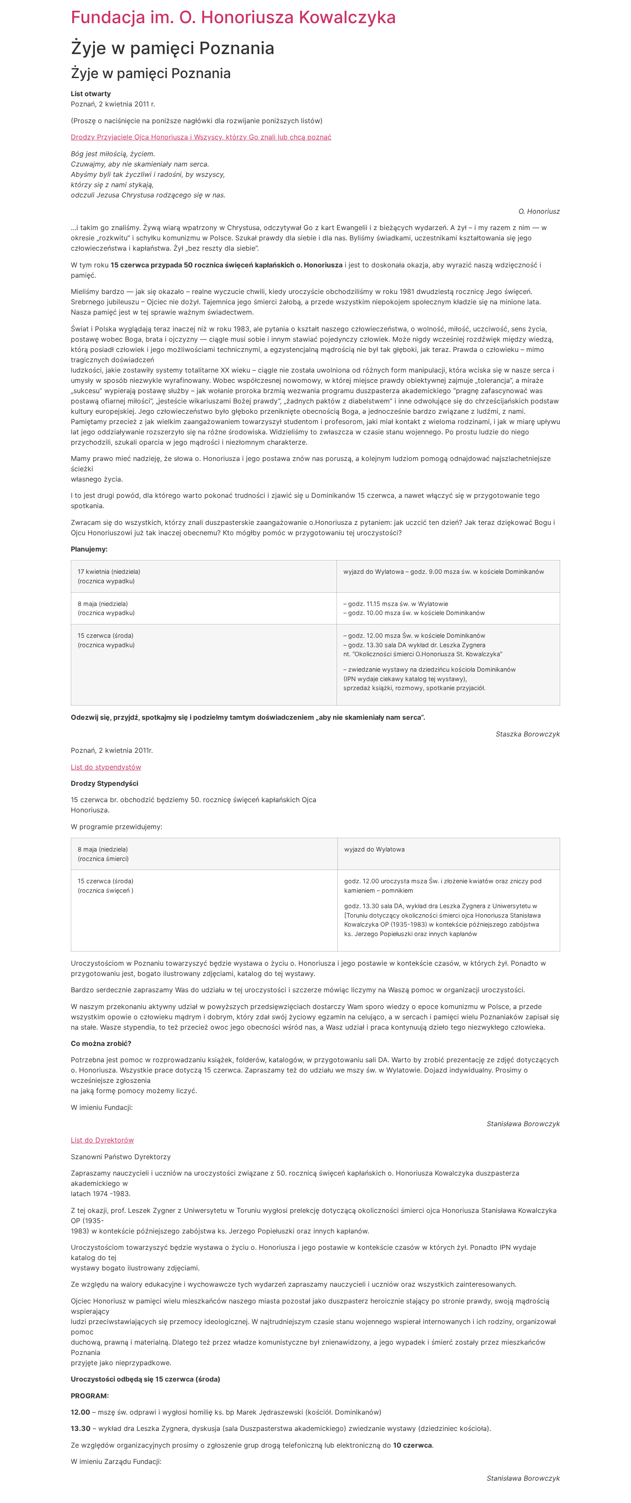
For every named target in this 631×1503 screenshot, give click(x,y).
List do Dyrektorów (102, 1140)
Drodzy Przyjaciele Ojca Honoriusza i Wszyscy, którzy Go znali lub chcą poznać (201, 137)
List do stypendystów (106, 767)
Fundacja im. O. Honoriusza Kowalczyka (233, 16)
